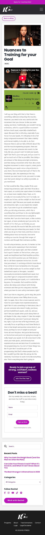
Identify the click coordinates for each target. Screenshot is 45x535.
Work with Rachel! (16, 500)
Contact (38, 523)
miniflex (7, 64)
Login (16, 525)
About (16, 523)
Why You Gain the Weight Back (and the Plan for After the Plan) (22, 459)
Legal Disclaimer (25, 525)
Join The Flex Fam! (22, 378)
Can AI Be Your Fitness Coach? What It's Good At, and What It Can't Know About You (21, 466)
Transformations (26, 523)
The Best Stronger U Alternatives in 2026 (22, 472)
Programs (7, 523)
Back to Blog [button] (9, 18)
